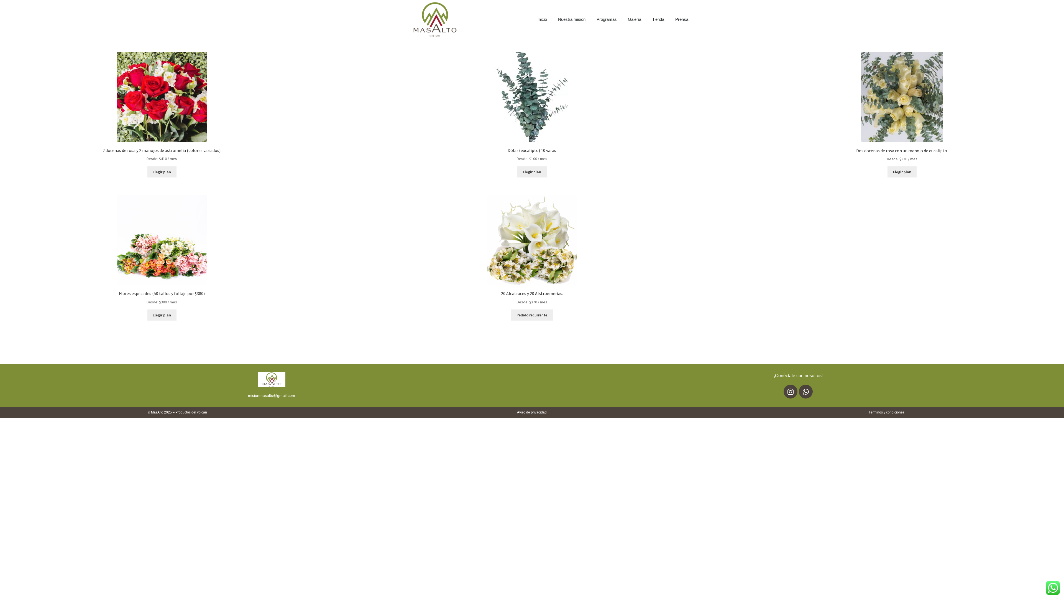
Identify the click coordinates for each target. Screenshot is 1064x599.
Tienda (658, 19)
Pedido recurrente (531, 315)
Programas (607, 19)
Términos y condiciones (886, 412)
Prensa (681, 19)
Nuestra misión (571, 19)
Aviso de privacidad (532, 412)
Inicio (542, 19)
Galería (634, 19)
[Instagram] (790, 392)
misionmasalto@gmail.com (271, 395)
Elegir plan (162, 171)
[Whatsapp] (806, 392)
